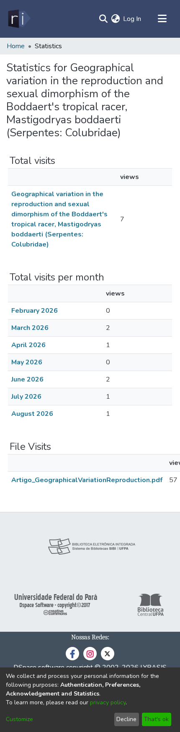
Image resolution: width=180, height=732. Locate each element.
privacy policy (108, 702)
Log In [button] (132, 18)
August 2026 (32, 413)
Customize (19, 719)
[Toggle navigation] (162, 19)
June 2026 (27, 379)
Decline (126, 719)
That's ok (156, 719)
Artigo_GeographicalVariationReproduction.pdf (86, 480)
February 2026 (34, 310)
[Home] (18, 18)
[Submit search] (103, 19)
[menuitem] (115, 19)
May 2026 (26, 362)
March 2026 (30, 327)
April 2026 (28, 345)
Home (16, 46)
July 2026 (26, 396)
